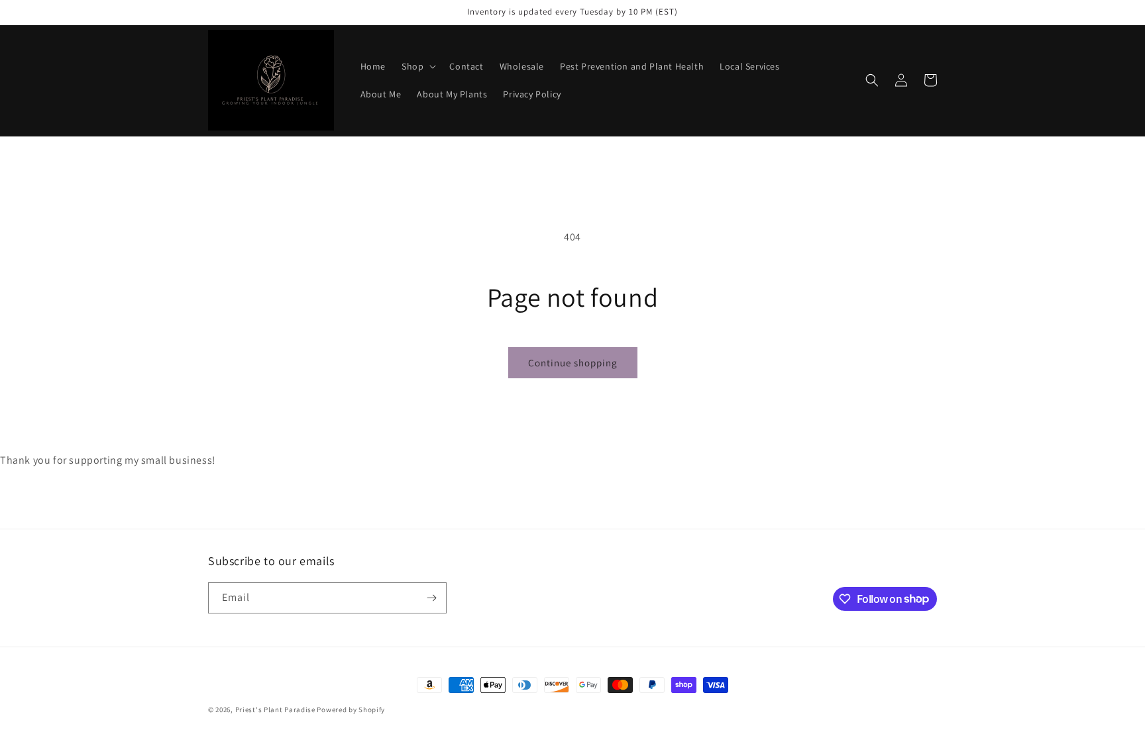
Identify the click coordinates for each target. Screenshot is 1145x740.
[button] (417, 66)
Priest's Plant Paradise (275, 709)
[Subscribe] (431, 597)
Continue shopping (573, 362)
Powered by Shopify (351, 709)
